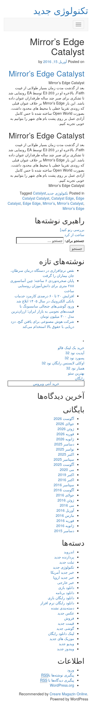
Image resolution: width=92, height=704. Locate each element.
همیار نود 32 (75, 367)
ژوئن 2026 (65, 428)
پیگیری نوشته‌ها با (57, 674)
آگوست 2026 (64, 418)
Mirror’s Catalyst (70, 203)
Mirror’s (49, 203)
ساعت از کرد (74, 234)
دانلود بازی (66, 587)
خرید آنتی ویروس (46, 383)
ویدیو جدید (66, 643)
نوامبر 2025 (65, 449)
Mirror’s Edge (73, 208)
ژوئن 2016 (65, 500)
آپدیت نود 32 (74, 352)
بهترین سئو (76, 373)
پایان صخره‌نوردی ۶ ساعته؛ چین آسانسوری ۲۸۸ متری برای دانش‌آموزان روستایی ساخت (42, 285)
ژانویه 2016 (65, 525)
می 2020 (67, 469)
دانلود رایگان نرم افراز (57, 602)
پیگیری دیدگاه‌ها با (57, 680)
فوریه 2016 (65, 520)
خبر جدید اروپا (63, 577)
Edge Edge (32, 203)
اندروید (69, 551)
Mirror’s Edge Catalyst (46, 73)
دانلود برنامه (65, 592)
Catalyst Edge (62, 198)
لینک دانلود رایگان (61, 633)
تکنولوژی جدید (60, 10)
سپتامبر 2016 (64, 484)
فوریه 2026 (65, 433)
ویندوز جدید (65, 648)
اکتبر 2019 (66, 474)
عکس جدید (65, 613)
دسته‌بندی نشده (62, 607)
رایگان (79, 378)
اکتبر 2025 (66, 454)
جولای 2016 (65, 494)
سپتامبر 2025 (64, 459)
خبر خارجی (65, 582)
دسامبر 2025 (64, 443)
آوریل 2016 (65, 510)
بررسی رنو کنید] (72, 229)
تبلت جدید (66, 562)
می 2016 (67, 505)
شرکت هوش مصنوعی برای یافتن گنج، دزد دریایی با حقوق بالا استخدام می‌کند (42, 324)
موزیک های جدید (62, 638)
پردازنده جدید (64, 556)
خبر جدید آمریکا (62, 572)
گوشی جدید (65, 628)
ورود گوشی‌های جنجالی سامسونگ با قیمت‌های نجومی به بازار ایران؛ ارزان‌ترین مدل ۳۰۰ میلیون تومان (42, 311)
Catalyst (39, 193)
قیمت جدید (66, 623)
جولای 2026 (65, 423)
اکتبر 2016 (66, 479)
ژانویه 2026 (65, 438)
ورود (70, 669)
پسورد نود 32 (74, 357)
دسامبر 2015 (64, 530)
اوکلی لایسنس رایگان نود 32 (63, 362)
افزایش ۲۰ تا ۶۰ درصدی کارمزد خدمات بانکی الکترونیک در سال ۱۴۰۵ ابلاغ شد (44, 298)
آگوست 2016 (64, 489)
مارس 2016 (65, 515)
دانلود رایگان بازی (61, 597)
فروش (69, 618)
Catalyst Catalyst (35, 198)
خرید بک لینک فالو (71, 347)
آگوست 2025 (64, 464)
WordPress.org (62, 685)
